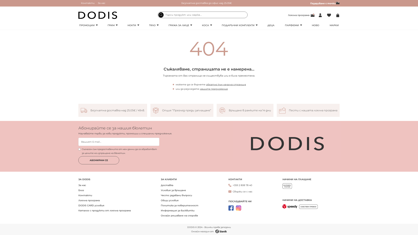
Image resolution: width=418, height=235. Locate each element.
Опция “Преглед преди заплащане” (186, 110)
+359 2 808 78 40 (242, 185)
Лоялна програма (298, 15)
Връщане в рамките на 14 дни (250, 110)
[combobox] (203, 15)
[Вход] (320, 15)
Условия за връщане (173, 190)
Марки (334, 25)
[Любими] (329, 15)
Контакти (88, 3)
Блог (81, 190)
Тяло (152, 25)
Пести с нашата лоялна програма (313, 110)
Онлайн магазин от (202, 231)
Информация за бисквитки (177, 210)
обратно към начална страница (226, 84)
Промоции (87, 25)
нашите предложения (214, 88)
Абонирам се (99, 160)
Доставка (167, 185)
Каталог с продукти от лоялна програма (104, 210)
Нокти (132, 25)
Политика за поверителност (179, 205)
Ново (315, 25)
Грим (111, 25)
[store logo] (97, 15)
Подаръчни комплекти (238, 25)
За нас (101, 3)
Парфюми (292, 25)
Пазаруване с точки (323, 3)
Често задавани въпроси (176, 195)
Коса (205, 25)
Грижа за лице (179, 25)
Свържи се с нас (242, 191)
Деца (270, 25)
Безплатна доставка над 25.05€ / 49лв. (117, 110)
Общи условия (170, 200)
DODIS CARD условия (91, 205)
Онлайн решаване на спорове (179, 215)
